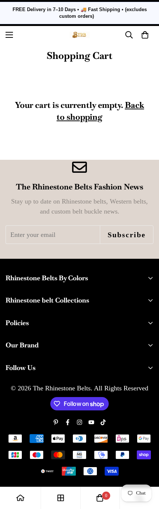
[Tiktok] (103, 422)
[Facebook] (68, 422)
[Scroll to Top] (145, 469)
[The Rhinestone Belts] (80, 35)
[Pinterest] (56, 422)
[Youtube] (91, 422)
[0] (100, 498)
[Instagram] (79, 422)
